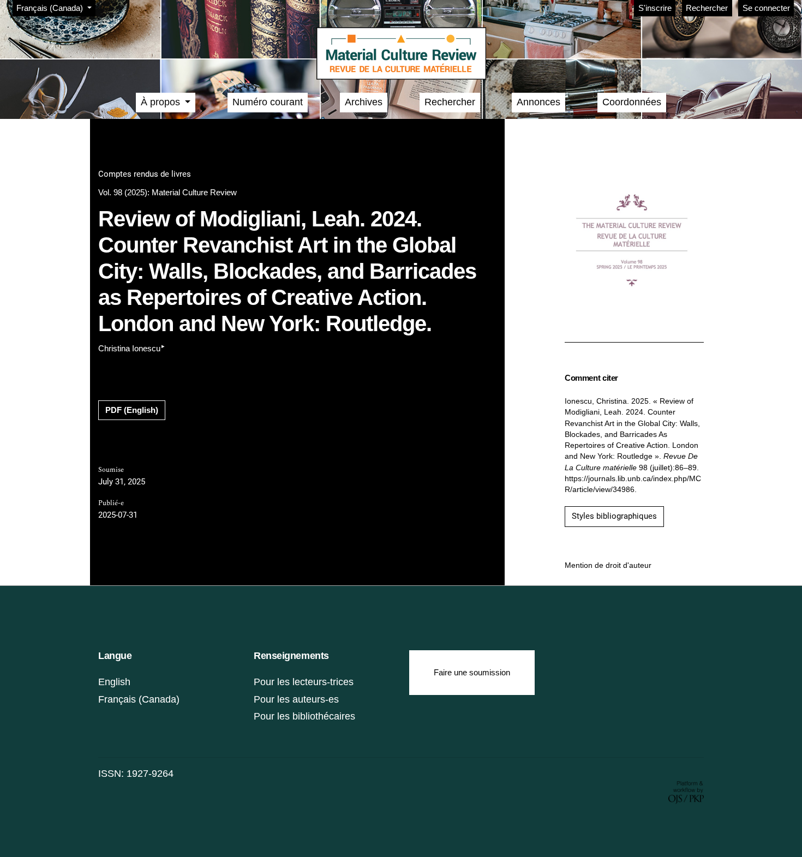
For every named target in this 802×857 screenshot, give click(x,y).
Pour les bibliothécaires (304, 716)
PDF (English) (131, 410)
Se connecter (766, 8)
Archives (363, 102)
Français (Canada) (138, 699)
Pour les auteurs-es (296, 699)
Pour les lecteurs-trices (304, 681)
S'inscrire (655, 8)
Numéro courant (267, 102)
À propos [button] (162, 102)
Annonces (538, 102)
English (114, 681)
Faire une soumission (472, 672)
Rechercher (707, 8)
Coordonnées (631, 102)
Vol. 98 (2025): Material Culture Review (167, 192)
